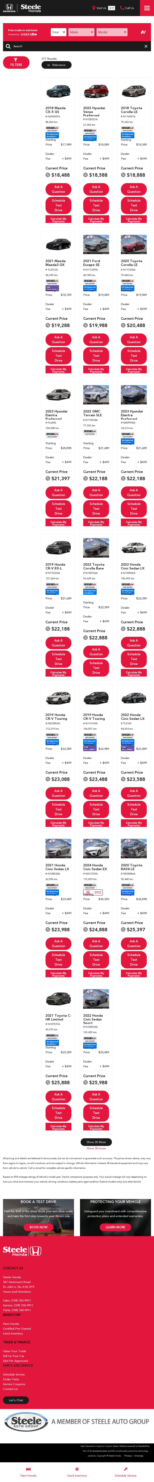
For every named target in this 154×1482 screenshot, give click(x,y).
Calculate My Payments (58, 220)
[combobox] (58, 32)
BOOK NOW (39, 1227)
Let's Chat (16, 1400)
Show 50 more (96, 1148)
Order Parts (11, 1379)
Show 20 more (96, 1142)
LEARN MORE (115, 1227)
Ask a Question (58, 189)
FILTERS (16, 65)
